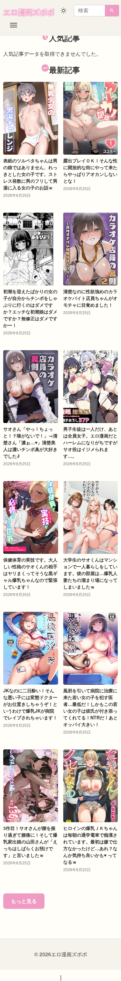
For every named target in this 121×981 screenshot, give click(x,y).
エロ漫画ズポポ (29, 12)
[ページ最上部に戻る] (110, 973)
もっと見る (24, 901)
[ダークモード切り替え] (63, 10)
